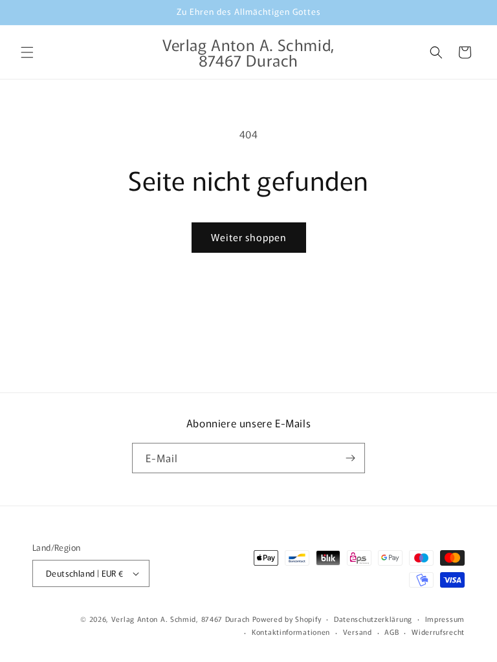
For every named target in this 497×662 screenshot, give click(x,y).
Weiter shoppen (249, 237)
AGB (391, 631)
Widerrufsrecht (438, 631)
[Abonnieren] (350, 458)
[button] (27, 52)
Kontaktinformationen (291, 631)
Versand (357, 631)
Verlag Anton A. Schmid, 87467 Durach (180, 619)
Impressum (445, 619)
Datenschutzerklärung (373, 619)
